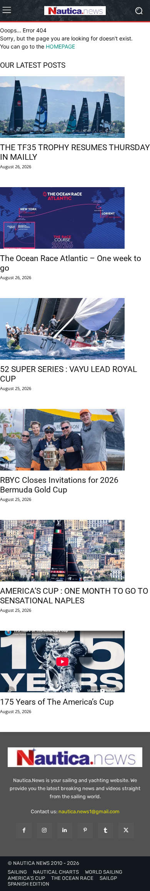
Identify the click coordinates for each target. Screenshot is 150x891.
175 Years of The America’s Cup (57, 702)
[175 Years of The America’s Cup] (75, 661)
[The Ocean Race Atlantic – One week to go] (75, 218)
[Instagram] (44, 830)
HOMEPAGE (60, 46)
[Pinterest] (85, 830)
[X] (125, 830)
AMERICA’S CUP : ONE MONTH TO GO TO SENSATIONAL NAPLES (74, 595)
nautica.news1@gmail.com (89, 811)
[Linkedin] (64, 830)
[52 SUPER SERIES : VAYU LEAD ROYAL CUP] (75, 329)
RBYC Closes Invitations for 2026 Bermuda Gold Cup (59, 485)
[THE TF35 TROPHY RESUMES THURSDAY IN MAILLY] (75, 107)
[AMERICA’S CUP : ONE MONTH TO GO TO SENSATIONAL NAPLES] (75, 550)
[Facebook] (23, 830)
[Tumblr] (105, 830)
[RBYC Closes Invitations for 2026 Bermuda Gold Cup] (75, 440)
